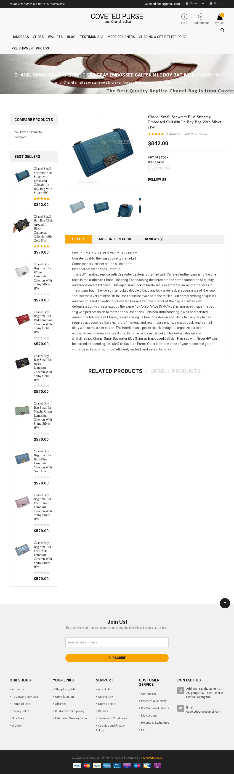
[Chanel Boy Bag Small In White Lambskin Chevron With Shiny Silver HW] (22, 271)
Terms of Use (21, 704)
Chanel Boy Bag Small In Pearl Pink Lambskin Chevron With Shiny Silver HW (43, 507)
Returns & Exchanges (155, 722)
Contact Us (148, 693)
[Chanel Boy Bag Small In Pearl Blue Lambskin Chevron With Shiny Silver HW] (22, 550)
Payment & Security (154, 701)
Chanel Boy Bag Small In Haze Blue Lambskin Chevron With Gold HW (43, 461)
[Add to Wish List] (151, 167)
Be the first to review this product (42, 294)
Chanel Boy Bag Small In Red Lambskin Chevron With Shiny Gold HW (43, 322)
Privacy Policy (20, 711)
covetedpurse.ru (152, 757)
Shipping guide (65, 689)
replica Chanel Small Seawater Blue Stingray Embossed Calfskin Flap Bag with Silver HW (147, 338)
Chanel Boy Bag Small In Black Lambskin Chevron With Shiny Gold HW (43, 368)
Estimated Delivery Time (71, 718)
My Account (197, 3)
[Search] (221, 29)
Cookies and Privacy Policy (110, 728)
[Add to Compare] (159, 167)
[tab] (115, 371)
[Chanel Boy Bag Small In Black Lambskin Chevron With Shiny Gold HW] (22, 362)
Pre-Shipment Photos (155, 708)
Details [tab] (78, 239)
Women (17, 725)
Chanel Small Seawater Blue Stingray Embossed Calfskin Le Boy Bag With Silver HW (43, 180)
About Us (18, 689)
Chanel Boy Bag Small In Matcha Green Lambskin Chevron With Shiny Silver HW (43, 415)
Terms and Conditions (112, 718)
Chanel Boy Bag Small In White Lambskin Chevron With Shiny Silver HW (43, 276)
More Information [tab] (115, 239)
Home (53, 82)
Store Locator (107, 704)
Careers (103, 711)
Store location (64, 696)
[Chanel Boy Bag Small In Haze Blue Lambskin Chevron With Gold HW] (22, 458)
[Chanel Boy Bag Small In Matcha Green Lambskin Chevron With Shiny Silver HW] (22, 410)
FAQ (143, 730)
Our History (105, 696)
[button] (101, 207)
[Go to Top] (225, 603)
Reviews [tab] (153, 239)
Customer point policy (69, 711)
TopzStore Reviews (25, 696)
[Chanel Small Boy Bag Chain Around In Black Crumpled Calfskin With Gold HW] (22, 223)
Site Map (18, 718)
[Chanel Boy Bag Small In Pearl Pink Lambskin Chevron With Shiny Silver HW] (22, 502)
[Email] (168, 167)
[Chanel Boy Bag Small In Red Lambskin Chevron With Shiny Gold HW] (22, 319)
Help (184, 23)
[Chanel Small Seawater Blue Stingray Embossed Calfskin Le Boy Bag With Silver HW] (22, 175)
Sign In (218, 3)
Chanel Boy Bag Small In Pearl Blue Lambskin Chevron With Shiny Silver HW (43, 555)
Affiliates (60, 704)
